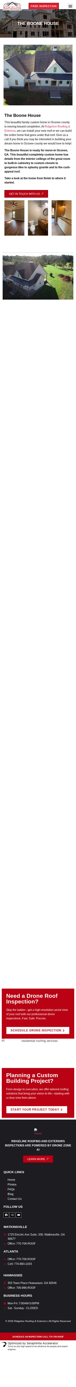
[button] (70, 6)
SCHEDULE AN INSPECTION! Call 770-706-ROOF (38, 1337)
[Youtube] (18, 1215)
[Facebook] (6, 1215)
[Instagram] (12, 1215)
